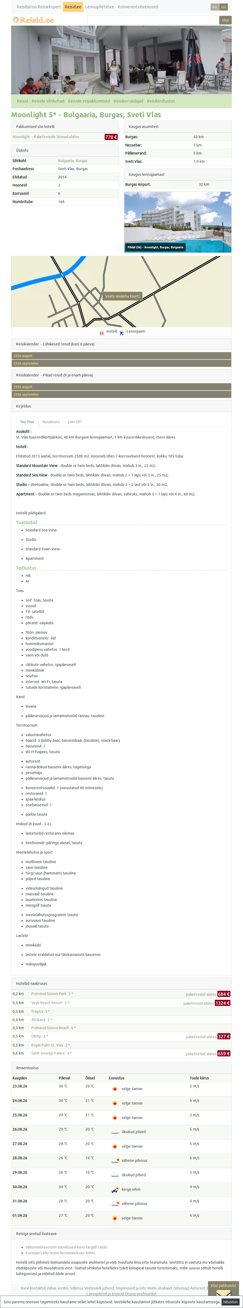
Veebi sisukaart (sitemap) (168, 1288)
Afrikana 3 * (41, 1019)
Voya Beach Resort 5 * (50, 1002)
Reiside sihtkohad (48, 101)
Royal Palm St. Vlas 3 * (50, 1045)
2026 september (26, 363)
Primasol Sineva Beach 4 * (53, 1027)
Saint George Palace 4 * (51, 1053)
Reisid (22, 101)
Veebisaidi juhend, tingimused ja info (115, 1288)
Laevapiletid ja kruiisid (105, 1293)
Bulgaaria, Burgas (72, 160)
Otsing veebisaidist (141, 1293)
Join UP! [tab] (75, 421)
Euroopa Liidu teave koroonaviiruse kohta (60, 1252)
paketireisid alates (208, 994)
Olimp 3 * (39, 1036)
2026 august (23, 356)
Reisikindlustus (161, 101)
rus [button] (223, 7)
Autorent (198, 1288)
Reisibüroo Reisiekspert (39, 6)
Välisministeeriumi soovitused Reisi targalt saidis (66, 1247)
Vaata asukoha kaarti (122, 296)
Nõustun (230, 1301)
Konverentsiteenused (138, 6)
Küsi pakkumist (223, 1285)
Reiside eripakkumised (89, 101)
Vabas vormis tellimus (65, 1288)
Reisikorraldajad (128, 101)
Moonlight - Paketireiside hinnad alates (46, 136)
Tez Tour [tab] (27, 421)
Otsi (225, 20)
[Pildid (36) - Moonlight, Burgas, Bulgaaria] (178, 221)
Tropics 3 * (40, 1011)
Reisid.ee (73, 6)
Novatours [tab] (51, 421)
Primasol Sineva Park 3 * (52, 993)
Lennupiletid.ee (99, 6)
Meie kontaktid (33, 1288)
